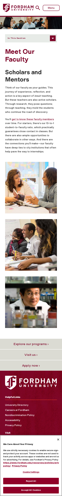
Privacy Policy (13, 425)
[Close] (58, 439)
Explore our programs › (31, 344)
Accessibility (12, 420)
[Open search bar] (39, 8)
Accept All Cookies (31, 490)
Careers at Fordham (17, 410)
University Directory (16, 404)
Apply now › (31, 365)
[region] (31, 465)
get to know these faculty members (33, 119)
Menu (51, 7)
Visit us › (31, 355)
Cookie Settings (31, 472)
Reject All (31, 481)
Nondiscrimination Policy (19, 415)
